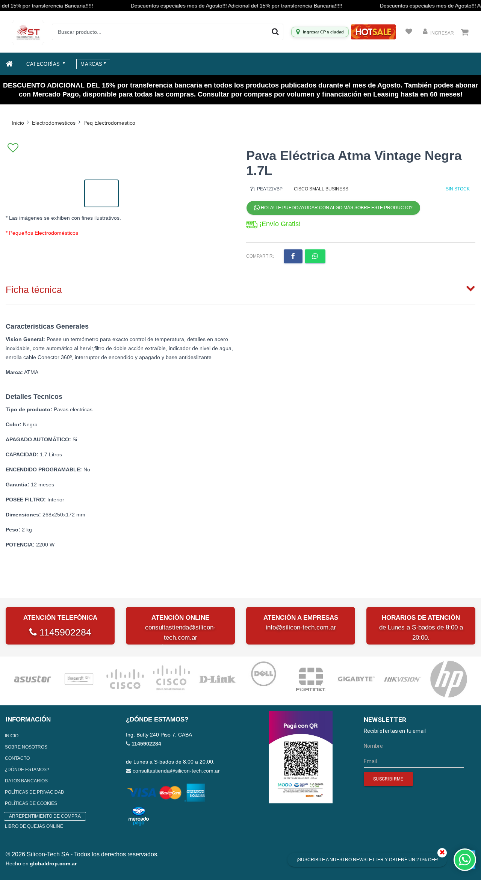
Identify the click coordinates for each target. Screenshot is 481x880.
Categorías (43, 64)
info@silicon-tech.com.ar (301, 627)
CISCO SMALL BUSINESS (321, 189)
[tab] (240, 288)
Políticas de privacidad (34, 792)
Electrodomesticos (54, 123)
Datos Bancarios (26, 780)
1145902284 (64, 632)
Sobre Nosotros (26, 747)
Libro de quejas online (34, 826)
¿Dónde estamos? (27, 769)
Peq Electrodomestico (109, 123)
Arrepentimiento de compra (45, 816)
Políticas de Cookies (31, 803)
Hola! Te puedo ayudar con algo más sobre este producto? (336, 207)
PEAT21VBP (269, 189)
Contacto (17, 758)
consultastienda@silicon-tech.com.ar (176, 771)
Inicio (18, 123)
